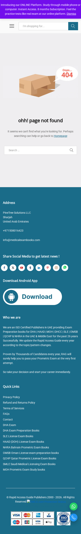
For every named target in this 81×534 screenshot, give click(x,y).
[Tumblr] (30, 267)
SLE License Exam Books (18, 436)
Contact (8, 419)
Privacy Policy (11, 397)
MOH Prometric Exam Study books (24, 469)
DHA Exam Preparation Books (21, 430)
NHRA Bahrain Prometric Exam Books (26, 447)
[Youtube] (21, 267)
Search (73, 26)
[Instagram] (56, 267)
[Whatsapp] (65, 267)
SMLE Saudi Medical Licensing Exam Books (29, 464)
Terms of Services (13, 408)
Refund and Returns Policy (19, 402)
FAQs (6, 413)
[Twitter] (13, 267)
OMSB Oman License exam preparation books (31, 452)
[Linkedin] (39, 267)
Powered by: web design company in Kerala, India (40, 506)
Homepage (60, 135)
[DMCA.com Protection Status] (46, 501)
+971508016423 (13, 230)
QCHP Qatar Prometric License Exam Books (29, 458)
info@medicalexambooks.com (21, 240)
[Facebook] (4, 267)
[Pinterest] (47, 267)
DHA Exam (9, 425)
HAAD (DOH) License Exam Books (23, 441)
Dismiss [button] (71, 13)
